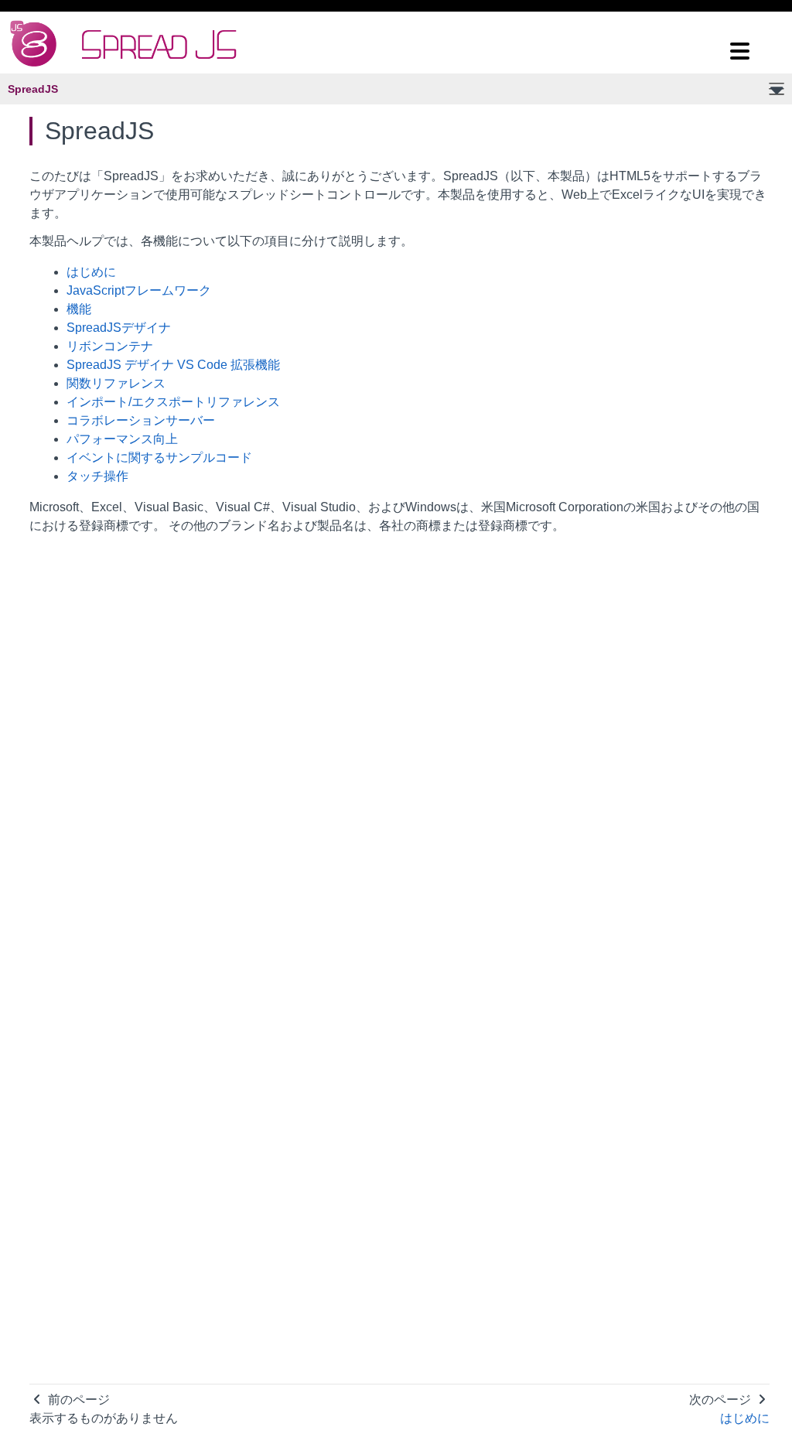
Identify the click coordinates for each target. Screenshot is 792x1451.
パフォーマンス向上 (122, 439)
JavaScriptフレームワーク (139, 290)
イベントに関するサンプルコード (159, 457)
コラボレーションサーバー (141, 420)
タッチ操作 (97, 476)
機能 (79, 309)
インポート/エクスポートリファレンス (173, 401)
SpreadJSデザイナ (119, 327)
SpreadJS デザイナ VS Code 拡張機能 (173, 364)
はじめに (91, 271)
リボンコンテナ (110, 346)
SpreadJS (33, 89)
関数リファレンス (116, 383)
